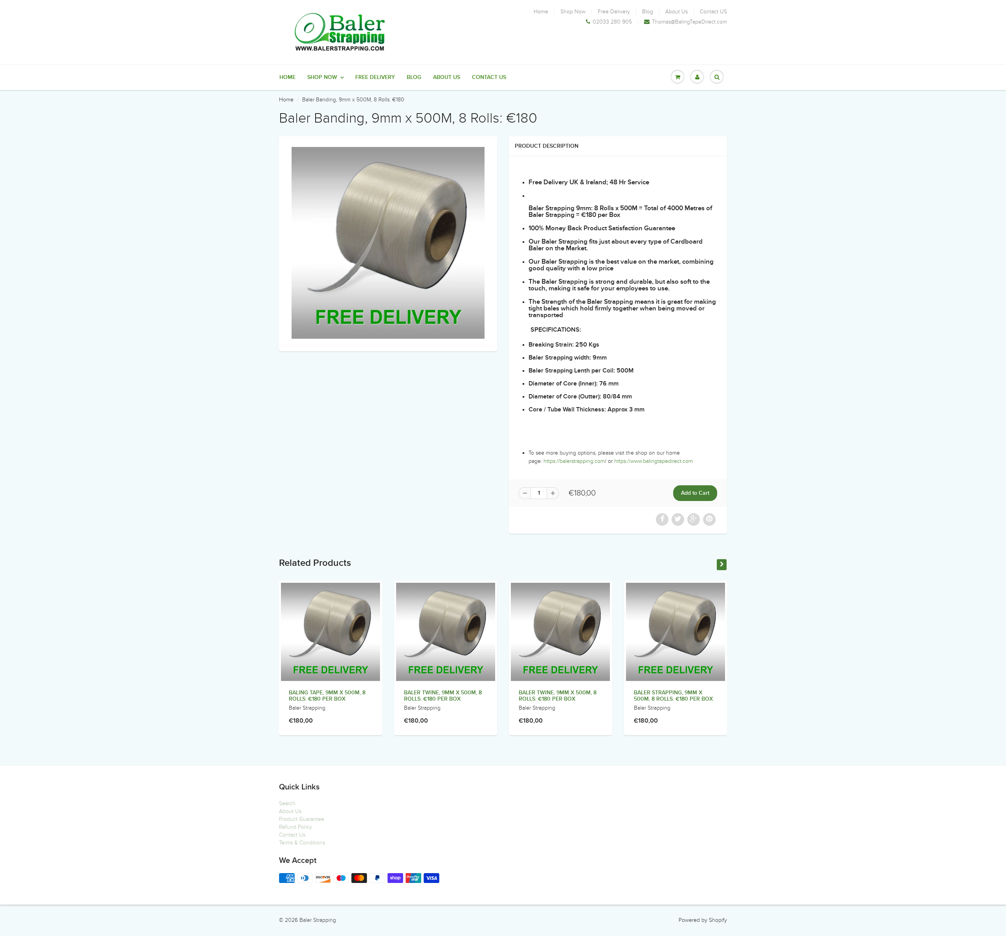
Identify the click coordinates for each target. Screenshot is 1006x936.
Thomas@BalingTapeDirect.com (689, 22)
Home (541, 12)
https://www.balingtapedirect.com (653, 461)
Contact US (713, 12)
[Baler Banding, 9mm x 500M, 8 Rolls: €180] (388, 242)
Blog (647, 12)
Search (287, 803)
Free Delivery (614, 12)
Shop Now (573, 12)
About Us (676, 12)
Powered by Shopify (703, 920)
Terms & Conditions (302, 842)
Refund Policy (295, 827)
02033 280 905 (612, 22)
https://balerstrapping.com (574, 461)
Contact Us (292, 834)
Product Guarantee (301, 819)
